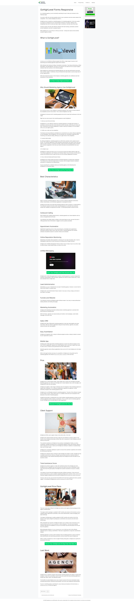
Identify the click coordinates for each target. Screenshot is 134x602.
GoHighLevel (43, 61)
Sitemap (93, 2)
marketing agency (46, 110)
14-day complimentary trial (57, 529)
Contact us (88, 2)
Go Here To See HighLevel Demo (60, 81)
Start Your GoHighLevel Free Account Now (60, 272)
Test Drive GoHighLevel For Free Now (60, 170)
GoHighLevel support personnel (73, 475)
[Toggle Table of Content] (47, 591)
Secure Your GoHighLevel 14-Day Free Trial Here (59, 543)
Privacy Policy (81, 2)
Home (75, 2)
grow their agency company (60, 354)
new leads (47, 286)
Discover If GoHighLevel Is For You (60, 404)
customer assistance (60, 479)
